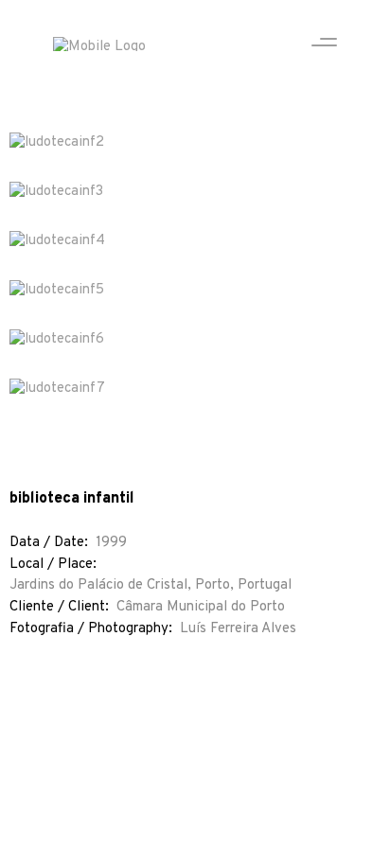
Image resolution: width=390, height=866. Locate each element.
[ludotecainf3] (195, 192)
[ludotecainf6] (195, 339)
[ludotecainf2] (195, 143)
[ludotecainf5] (195, 290)
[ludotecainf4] (195, 241)
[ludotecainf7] (195, 389)
